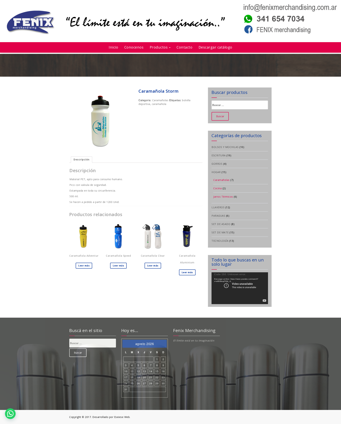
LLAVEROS (218, 207)
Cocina (217, 188)
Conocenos (134, 47)
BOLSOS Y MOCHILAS (225, 147)
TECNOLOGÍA (220, 240)
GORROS (217, 163)
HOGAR (216, 172)
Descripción (82, 159)
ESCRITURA (219, 155)
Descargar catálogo (215, 47)
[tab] (81, 159)
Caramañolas (160, 100)
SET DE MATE (220, 232)
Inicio (113, 47)
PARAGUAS (218, 215)
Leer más (84, 265)
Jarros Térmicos (223, 196)
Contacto (184, 47)
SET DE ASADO (221, 224)
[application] (240, 288)
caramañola (159, 104)
